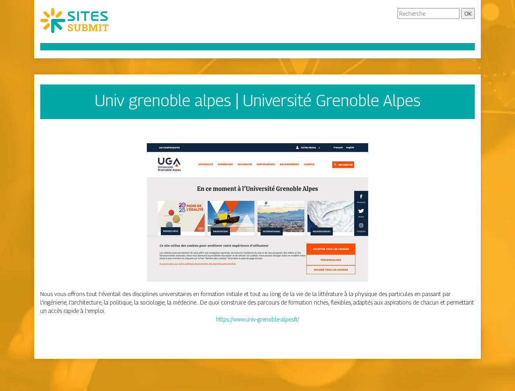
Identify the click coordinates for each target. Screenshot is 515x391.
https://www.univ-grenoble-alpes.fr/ (257, 319)
